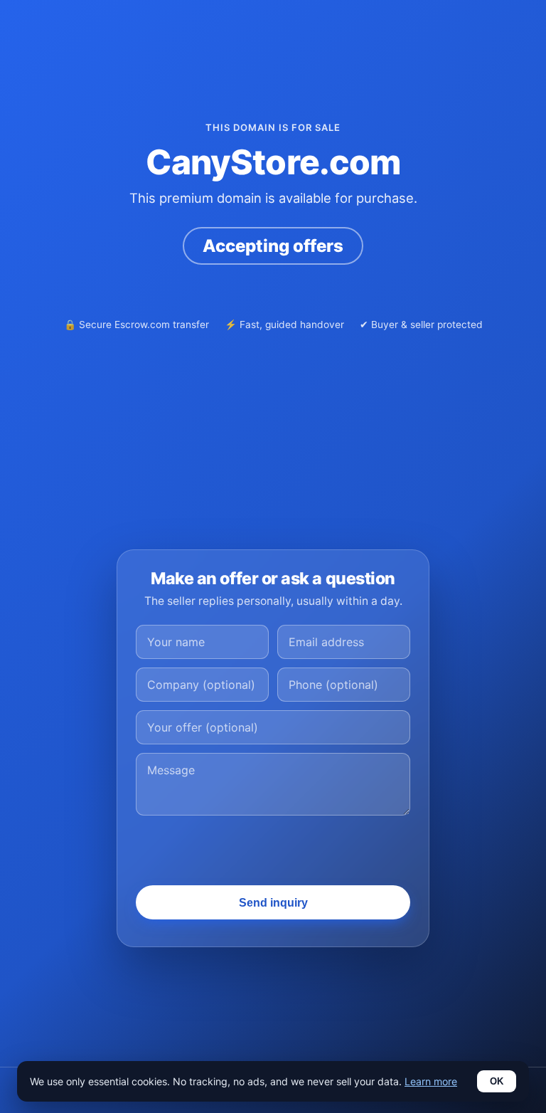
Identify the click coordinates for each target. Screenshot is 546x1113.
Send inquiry (273, 902)
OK (496, 1081)
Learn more (431, 1081)
